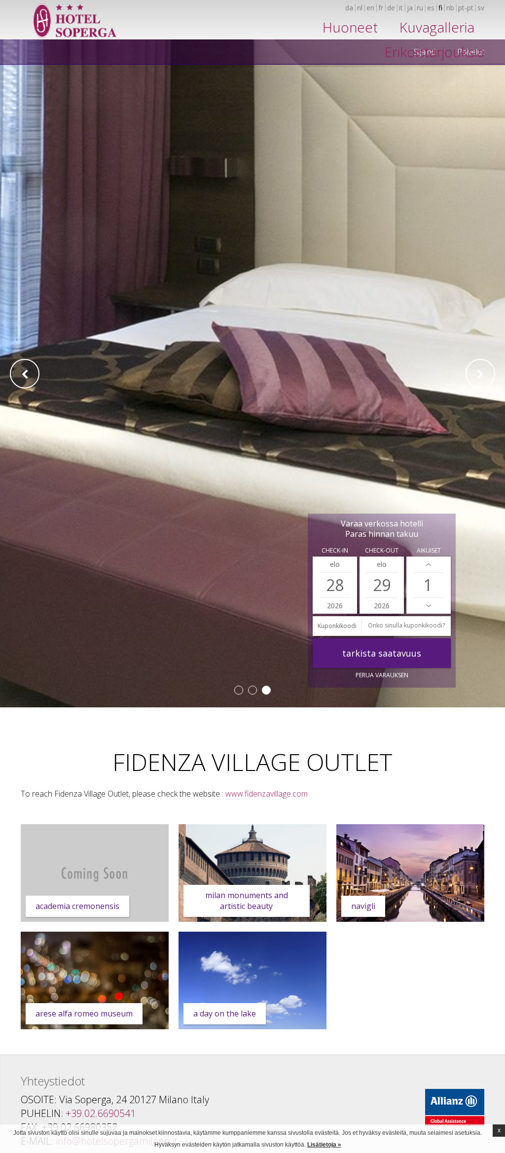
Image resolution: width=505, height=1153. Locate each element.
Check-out (381, 550)
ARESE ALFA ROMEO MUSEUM (84, 1013)
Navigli (363, 906)
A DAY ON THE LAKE (224, 1013)
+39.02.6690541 (101, 1113)
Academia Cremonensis (77, 906)
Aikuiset (429, 550)
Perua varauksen (382, 675)
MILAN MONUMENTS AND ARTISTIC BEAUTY (246, 900)
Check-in (335, 550)
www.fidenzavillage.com (266, 793)
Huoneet (350, 27)
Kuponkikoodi (337, 626)
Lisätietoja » (324, 1144)
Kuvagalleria (436, 27)
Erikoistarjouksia (434, 51)
